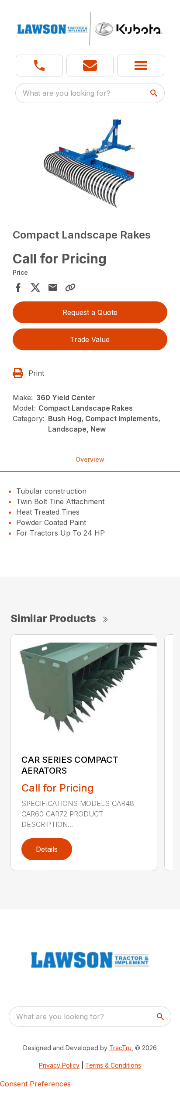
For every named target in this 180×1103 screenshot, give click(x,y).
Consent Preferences (35, 1083)
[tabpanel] (90, 164)
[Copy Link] (70, 287)
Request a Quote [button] (90, 312)
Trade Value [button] (90, 339)
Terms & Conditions (113, 1065)
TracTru (120, 1047)
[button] (39, 65)
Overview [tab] (90, 459)
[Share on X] (35, 287)
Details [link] (47, 849)
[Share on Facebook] (18, 287)
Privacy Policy (59, 1065)
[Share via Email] (53, 287)
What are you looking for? (67, 93)
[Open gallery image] (90, 163)
